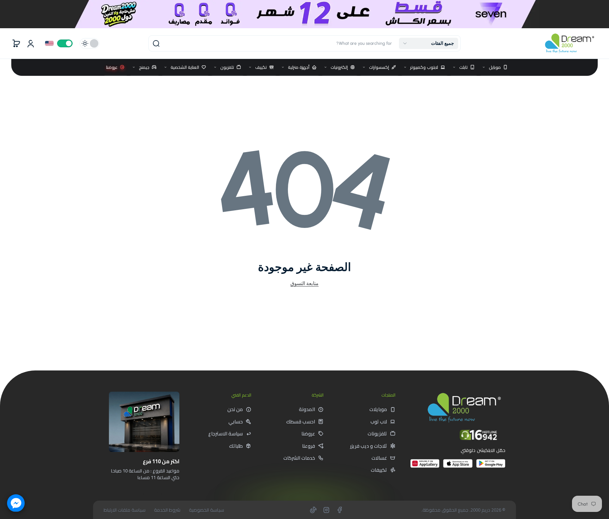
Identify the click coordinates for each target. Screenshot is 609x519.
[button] (428, 43)
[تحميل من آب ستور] (457, 466)
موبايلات (378, 409)
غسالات (379, 458)
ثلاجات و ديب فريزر (368, 446)
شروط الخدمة (167, 510)
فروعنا (308, 446)
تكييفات (379, 470)
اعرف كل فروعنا (154, 493)
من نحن (235, 409)
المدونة (307, 409)
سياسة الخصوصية (206, 510)
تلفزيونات (377, 433)
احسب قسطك (300, 422)
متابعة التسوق (304, 283)
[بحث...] (156, 43)
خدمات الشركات (299, 458)
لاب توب (378, 422)
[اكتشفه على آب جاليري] (424, 466)
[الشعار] (569, 43)
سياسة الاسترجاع (225, 433)
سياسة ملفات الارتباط (125, 510)
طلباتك (236, 446)
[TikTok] (313, 510)
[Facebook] (339, 510)
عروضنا (308, 433)
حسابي (235, 422)
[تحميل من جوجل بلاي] (490, 466)
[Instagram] (326, 510)
